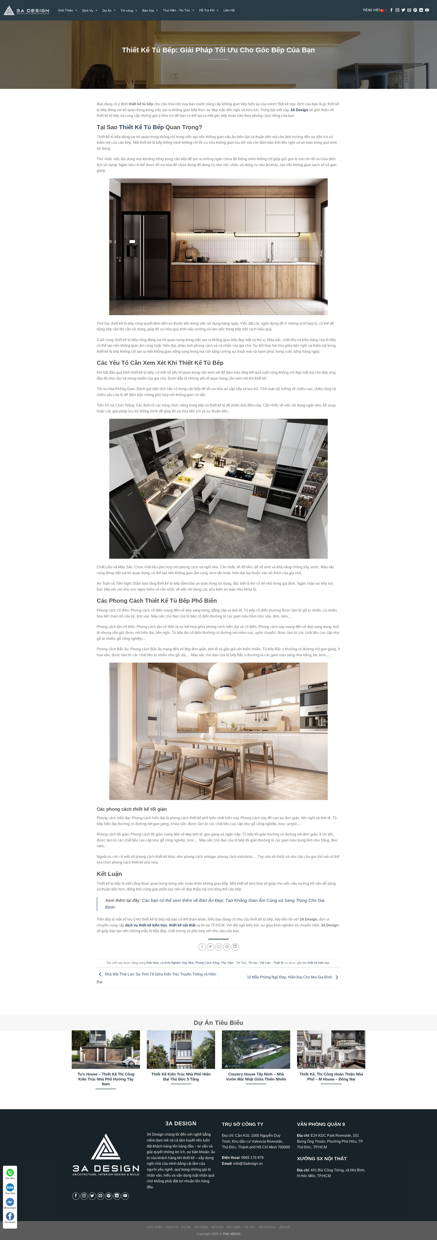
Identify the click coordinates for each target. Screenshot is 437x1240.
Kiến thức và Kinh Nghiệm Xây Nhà (169, 963)
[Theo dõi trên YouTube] (427, 10)
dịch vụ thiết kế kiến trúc (146, 925)
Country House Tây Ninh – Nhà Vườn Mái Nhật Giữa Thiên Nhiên (256, 1076)
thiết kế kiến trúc (318, 963)
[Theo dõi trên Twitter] (403, 10)
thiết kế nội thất (182, 925)
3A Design (299, 110)
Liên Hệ (229, 10)
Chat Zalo (10, 1193)
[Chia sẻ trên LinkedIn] (235, 947)
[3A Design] (26, 10)
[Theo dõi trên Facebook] (391, 10)
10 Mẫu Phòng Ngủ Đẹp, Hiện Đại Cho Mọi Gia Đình (290, 977)
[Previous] (70, 1066)
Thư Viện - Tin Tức (176, 10)
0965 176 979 (252, 1158)
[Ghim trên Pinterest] (227, 947)
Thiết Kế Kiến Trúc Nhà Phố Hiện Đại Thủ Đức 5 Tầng (181, 1076)
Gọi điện (10, 1178)
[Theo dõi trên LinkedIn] (421, 10)
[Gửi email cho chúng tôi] (409, 10)
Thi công (201, 1227)
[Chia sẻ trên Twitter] (210, 947)
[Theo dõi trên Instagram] (397, 10)
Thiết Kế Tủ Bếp (141, 127)
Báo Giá (217, 1227)
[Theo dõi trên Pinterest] (415, 10)
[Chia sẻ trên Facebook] (202, 947)
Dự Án (186, 1227)
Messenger (10, 1208)
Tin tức (253, 963)
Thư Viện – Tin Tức (241, 1227)
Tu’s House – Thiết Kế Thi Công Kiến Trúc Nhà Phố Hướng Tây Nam (106, 1079)
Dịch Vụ (172, 1227)
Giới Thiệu (65, 10)
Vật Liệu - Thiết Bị (272, 963)
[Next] (366, 1066)
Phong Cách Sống (207, 963)
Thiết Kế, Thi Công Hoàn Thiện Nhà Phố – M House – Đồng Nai (331, 1076)
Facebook (10, 1222)
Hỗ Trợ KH (206, 10)
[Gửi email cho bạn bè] (218, 947)
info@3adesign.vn (248, 1163)
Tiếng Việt (371, 10)
